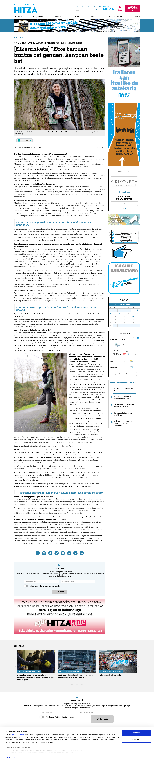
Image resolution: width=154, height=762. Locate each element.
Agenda (77, 17)
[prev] (115, 304)
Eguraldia (124, 333)
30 (125, 310)
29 (121, 310)
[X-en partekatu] (44, 553)
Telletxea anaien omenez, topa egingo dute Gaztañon (124, 423)
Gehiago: (114, 374)
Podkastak (59, 17)
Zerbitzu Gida (124, 171)
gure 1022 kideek (18, 735)
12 (102, 147)
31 (129, 310)
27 (112, 310)
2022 (99, 147)
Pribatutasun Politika (37, 586)
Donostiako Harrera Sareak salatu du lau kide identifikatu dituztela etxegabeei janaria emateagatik (35, 677)
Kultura (18, 37)
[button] (127, 374)
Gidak (137, 17)
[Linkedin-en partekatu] (75, 553)
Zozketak (94, 17)
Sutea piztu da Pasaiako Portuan (123, 389)
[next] (132, 304)
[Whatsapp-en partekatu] (69, 553)
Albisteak (18, 17)
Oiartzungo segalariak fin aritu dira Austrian (124, 406)
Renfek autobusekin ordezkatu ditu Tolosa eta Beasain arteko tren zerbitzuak (75, 676)
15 (133, 316)
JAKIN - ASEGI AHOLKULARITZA (124, 197)
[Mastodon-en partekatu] (50, 553)
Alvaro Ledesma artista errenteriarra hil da (123, 398)
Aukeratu (135, 739)
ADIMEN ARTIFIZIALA (117, 17)
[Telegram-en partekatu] (63, 553)
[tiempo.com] (138, 338)
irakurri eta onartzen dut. (45, 586)
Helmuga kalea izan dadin (110, 675)
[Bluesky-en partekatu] (56, 553)
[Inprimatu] (82, 553)
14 (128, 316)
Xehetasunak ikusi (12, 758)
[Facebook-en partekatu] (38, 553)
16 (104, 147)
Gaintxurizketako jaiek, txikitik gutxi (123, 414)
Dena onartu (136, 732)
